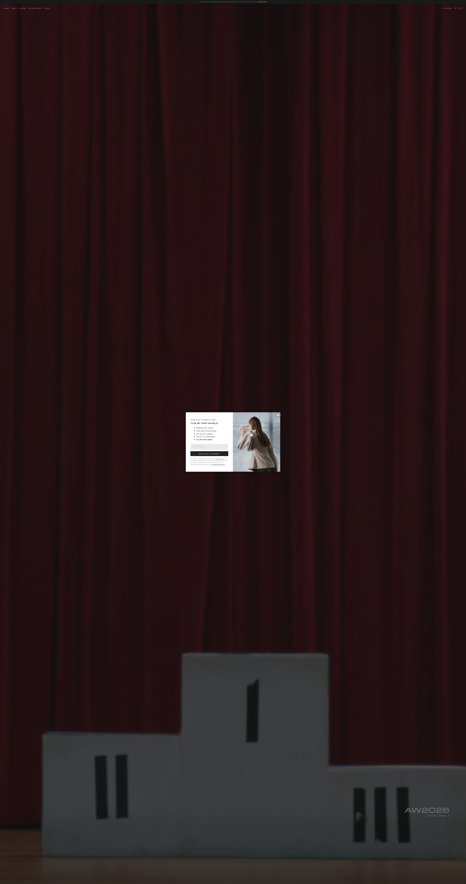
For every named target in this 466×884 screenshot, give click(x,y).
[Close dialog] (277, 415)
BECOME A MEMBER (209, 453)
